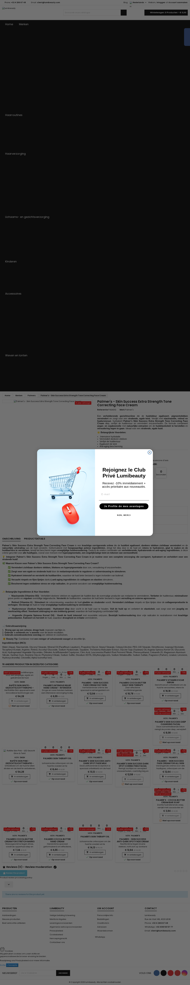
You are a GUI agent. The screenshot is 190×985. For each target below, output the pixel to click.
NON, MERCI (124, 515)
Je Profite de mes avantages (124, 506)
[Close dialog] (149, 452)
